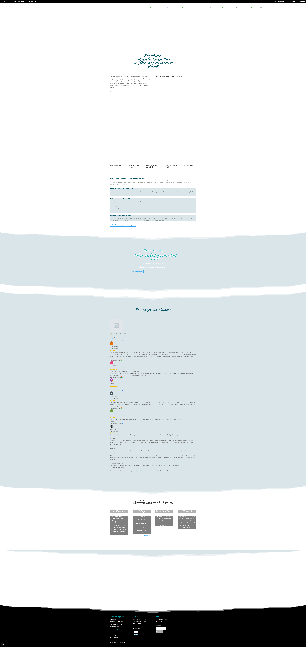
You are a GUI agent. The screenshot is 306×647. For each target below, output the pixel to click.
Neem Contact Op (274, 7)
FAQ (111, 632)
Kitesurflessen (114, 619)
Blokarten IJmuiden (115, 626)
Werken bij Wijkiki (114, 638)
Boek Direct (285, 7)
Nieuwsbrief (159, 625)
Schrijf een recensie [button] (115, 339)
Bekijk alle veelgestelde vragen (123, 225)
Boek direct (293, 1)
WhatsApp (7, 1)
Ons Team (112, 634)
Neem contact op (281, 1)
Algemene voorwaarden (133, 643)
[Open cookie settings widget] (3, 644)
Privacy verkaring (145, 643)
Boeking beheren (297, 7)
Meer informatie (136, 272)
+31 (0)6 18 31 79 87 (18, 1)
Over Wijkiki (113, 636)
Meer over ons (148, 536)
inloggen (302, 1)
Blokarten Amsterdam (116, 624)
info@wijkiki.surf (31, 1)
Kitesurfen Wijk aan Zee (116, 621)
